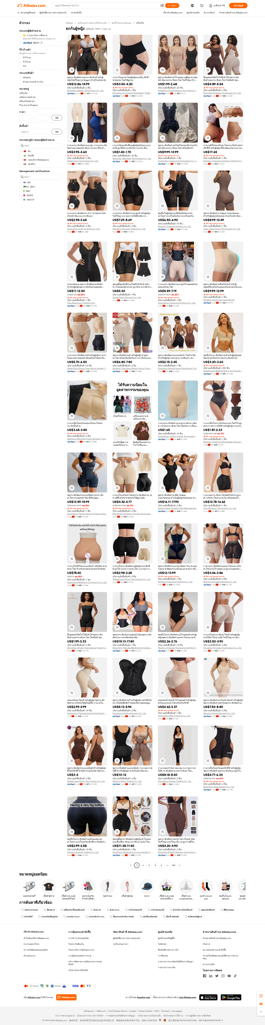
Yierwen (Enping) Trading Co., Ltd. (83, 852)
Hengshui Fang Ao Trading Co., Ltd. (129, 229)
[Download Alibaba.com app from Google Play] (231, 997)
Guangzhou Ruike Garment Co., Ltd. (129, 713)
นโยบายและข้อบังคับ (78, 970)
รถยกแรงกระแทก (31, 910)
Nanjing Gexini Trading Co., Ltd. (127, 781)
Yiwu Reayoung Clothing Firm (81, 303)
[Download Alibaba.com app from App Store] (208, 997)
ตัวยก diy (97, 910)
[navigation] (40, 444)
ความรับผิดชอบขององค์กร (36, 950)
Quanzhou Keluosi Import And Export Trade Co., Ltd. (178, 368)
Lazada (132, 1011)
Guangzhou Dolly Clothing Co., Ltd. (83, 229)
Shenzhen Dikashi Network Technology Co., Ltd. (178, 852)
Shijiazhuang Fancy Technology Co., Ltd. (86, 781)
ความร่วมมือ (208, 964)
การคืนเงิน (163, 955)
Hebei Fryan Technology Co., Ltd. (82, 161)
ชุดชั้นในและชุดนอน (121, 23)
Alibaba (69, 23)
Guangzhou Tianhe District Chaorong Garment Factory (87, 514)
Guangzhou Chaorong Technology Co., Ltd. (178, 161)
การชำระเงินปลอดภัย (78, 938)
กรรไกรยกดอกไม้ (135, 910)
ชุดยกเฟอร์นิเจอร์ (208, 910)
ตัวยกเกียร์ (28, 917)
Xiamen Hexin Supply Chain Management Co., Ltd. (178, 508)
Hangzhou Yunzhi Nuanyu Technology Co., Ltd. (178, 90)
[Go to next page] (179, 865)
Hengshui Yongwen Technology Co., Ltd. (222, 648)
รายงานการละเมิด (166, 967)
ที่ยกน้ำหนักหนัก (172, 917)
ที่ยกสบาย (51, 910)
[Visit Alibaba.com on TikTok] (235, 976)
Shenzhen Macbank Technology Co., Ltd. (132, 158)
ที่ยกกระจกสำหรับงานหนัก (123, 917)
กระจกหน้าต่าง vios (96, 917)
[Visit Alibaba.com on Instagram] (223, 976)
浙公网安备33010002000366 (182, 1020)
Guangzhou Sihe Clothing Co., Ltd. (174, 716)
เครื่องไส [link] (140, 23)
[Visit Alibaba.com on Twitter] (217, 976)
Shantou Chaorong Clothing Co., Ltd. (175, 582)
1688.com (101, 1011)
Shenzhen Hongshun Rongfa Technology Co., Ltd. (132, 514)
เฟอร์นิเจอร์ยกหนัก (150, 917)
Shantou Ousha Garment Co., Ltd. (219, 713)
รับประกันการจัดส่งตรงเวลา (81, 950)
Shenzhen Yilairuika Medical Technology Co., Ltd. (132, 648)
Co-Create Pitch (31, 944)
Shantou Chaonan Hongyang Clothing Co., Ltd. (178, 648)
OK (56, 118)
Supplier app (143, 997)
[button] (162, 5)
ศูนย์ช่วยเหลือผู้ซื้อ (166, 938)
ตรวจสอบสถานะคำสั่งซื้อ (214, 950)
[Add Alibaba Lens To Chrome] (66, 997)
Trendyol (165, 1011)
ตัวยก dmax (114, 910)
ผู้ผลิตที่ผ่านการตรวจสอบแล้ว (126, 938)
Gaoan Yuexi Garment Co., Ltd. (127, 297)
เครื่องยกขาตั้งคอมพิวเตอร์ (74, 910)
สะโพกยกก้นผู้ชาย (195, 917)
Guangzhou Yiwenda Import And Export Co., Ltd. (87, 713)
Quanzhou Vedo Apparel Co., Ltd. (218, 787)
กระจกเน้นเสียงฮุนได (49, 917)
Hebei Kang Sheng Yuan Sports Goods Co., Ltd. (87, 368)
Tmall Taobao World (117, 1011)
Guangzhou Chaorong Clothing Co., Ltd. (177, 303)
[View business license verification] (160, 1020)
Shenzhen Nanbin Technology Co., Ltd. (85, 90)
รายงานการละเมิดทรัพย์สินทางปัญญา (175, 961)
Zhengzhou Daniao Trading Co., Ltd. (174, 781)
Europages (177, 1011)
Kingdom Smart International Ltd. (218, 300)
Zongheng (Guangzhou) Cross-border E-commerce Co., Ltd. (132, 852)
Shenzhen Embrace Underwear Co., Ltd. (222, 93)
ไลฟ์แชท (162, 944)
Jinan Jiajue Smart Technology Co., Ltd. (221, 229)
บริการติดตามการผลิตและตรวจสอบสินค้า (85, 963)
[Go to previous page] (130, 865)
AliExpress (89, 1011)
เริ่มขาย (206, 944)
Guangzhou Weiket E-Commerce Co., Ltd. (87, 582)
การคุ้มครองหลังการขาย (79, 955)
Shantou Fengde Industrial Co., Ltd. (220, 582)
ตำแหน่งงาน (29, 955)
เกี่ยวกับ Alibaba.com (34, 931)
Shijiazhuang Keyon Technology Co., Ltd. (132, 579)
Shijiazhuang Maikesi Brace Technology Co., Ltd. (223, 371)
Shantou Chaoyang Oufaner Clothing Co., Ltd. (223, 161)
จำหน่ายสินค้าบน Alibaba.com (217, 938)
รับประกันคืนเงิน (76, 944)
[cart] (202, 6)
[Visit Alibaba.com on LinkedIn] (211, 976)
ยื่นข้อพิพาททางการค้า (168, 950)
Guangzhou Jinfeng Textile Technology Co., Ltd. (178, 436)
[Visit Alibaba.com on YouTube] (229, 976)
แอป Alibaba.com (187, 997)
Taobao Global (145, 1011)
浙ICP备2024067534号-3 (211, 1020)
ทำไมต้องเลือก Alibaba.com (36, 938)
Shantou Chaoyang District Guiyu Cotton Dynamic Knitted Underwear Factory (132, 368)
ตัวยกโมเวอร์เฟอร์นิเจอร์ (182, 910)
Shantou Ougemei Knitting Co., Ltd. (174, 226)
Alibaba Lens (34, 997)
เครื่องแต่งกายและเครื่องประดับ (92, 23)
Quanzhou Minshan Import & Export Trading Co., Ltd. (87, 439)
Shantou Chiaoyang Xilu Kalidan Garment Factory (223, 442)
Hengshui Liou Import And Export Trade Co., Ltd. (132, 93)
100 (173, 865)
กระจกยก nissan (73, 917)
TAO (156, 1011)
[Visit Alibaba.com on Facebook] (204, 976)
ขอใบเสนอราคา (120, 944)
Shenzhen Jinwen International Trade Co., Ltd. (87, 648)
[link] (261, 996)
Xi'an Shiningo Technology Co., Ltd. (219, 508)
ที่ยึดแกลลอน (229, 910)
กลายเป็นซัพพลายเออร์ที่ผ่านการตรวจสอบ (220, 957)
